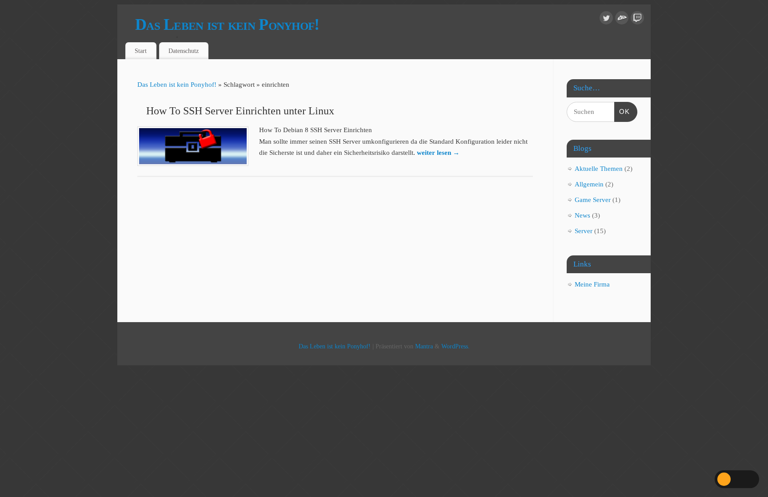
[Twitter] (606, 19)
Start (141, 50)
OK (622, 111)
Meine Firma (592, 284)
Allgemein (589, 184)
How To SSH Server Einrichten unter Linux (240, 111)
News (582, 215)
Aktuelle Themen (599, 168)
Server (583, 230)
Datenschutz (183, 50)
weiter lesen (438, 152)
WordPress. (455, 346)
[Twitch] (637, 19)
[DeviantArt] (621, 19)
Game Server (593, 199)
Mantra (424, 346)
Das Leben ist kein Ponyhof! (227, 24)
